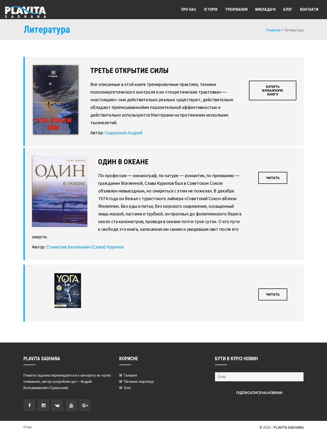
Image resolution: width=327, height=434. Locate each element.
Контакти (309, 9)
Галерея (130, 375)
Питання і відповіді (139, 381)
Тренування (236, 9)
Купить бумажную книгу (272, 90)
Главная (273, 30)
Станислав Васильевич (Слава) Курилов (85, 246)
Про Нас (188, 9)
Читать (273, 178)
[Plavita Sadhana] (25, 12)
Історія (210, 9)
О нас (27, 427)
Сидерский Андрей (123, 132)
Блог (287, 9)
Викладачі (265, 9)
